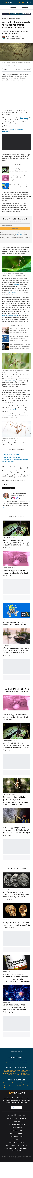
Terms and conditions (16, 1124)
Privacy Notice (20, 234)
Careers (16, 1139)
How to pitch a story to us (16, 1145)
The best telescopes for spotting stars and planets (9, 1086)
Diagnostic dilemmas (9, 1062)
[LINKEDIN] (17, 498)
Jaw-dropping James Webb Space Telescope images (10, 1071)
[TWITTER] (12, 498)
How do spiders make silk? (12, 454)
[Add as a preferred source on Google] (16, 1107)
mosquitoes (16, 284)
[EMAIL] (20, 498)
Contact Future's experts (16, 1118)
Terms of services (19, 232)
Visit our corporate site (19, 1102)
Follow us (19, 69)
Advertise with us (16, 1133)
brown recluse (10, 381)
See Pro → (21, 2)
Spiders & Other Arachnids (14, 18)
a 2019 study (16, 410)
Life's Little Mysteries (8, 488)
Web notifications (16, 1136)
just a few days (12, 292)
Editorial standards (16, 1142)
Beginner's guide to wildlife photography (23, 1083)
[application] (16, 142)
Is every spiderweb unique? (12, 457)
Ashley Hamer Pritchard (14, 36)
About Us (16, 1121)
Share (6, 69)
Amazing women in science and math (23, 1071)
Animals (4, 18)
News (22, 38)
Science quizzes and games (9, 1082)
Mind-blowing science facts (23, 1085)
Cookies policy (16, 1130)
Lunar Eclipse (25, 7)
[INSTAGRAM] (14, 498)
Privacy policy (16, 1127)
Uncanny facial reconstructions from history (23, 1074)
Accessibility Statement (16, 1115)
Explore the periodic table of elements (9, 1074)
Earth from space (23, 1060)
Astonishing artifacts (23, 1062)
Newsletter (27, 69)
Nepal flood (13, 7)
